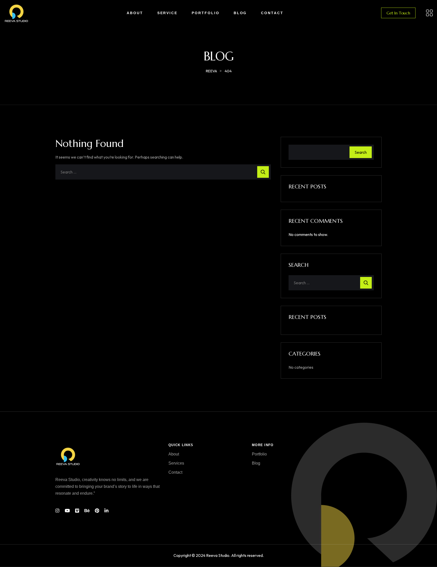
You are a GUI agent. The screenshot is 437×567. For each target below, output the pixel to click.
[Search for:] (163, 172)
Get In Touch (398, 12)
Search (361, 152)
